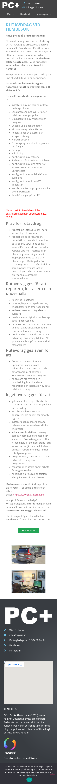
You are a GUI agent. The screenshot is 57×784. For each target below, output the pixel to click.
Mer (9, 14)
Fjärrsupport (43, 14)
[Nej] (52, 773)
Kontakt (25, 14)
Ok (29, 780)
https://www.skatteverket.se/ (29, 494)
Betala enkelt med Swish (21, 758)
